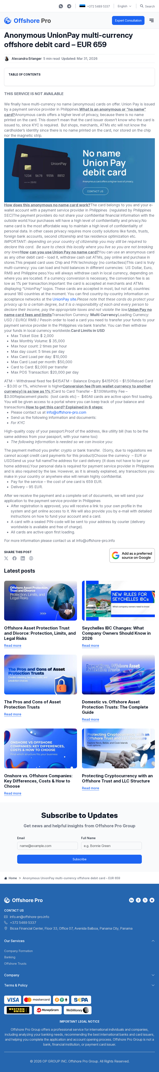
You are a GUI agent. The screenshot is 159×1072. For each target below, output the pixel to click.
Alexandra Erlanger (27, 58)
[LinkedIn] (23, 558)
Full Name (88, 838)
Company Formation (18, 951)
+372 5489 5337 (98, 6)
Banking (9, 957)
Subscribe (80, 859)
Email (21, 838)
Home (12, 878)
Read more (12, 645)
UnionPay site (64, 299)
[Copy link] (31, 558)
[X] (6, 558)
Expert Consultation (128, 20)
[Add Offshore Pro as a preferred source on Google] (132, 555)
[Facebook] (14, 558)
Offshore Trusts (15, 964)
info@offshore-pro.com (66, 412)
